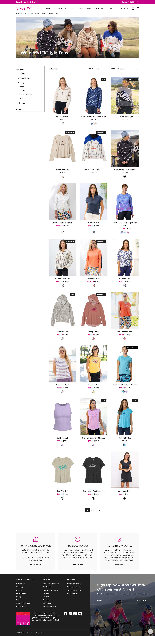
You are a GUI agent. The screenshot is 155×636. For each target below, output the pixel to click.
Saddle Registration (23, 603)
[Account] (133, 8)
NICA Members (72, 593)
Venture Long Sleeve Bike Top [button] (93, 116)
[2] (100, 510)
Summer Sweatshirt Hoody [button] (93, 438)
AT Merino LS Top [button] (62, 278)
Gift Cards (100, 8)
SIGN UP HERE (141, 601)
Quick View (63, 110)
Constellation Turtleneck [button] (124, 170)
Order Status (21, 593)
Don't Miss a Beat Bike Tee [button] (94, 491)
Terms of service (49, 606)
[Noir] (124, 498)
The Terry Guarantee (51, 583)
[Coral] (93, 285)
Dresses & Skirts (26, 94)
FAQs (18, 600)
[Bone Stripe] (62, 285)
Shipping (19, 587)
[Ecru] (62, 123)
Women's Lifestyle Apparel (31, 13)
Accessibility (47, 603)
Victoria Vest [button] (93, 223)
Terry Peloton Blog (74, 590)
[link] (35, 551)
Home (18, 13)
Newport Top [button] (93, 278)
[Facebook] (65, 614)
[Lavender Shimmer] (121, 232)
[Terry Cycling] (23, 8)
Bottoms (23, 90)
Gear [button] (72, 8)
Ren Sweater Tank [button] (124, 332)
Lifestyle (22, 83)
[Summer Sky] (62, 445)
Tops (22, 87)
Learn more (35, 564)
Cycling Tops (23, 73)
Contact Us (20, 583)
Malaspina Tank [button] (62, 385)
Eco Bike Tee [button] (62, 491)
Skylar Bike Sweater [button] (124, 116)
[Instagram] (70, 614)
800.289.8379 (133, 2)
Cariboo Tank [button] (62, 438)
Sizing (18, 597)
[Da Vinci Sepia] (95, 123)
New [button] (39, 8)
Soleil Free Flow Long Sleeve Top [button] (125, 224)
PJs (21, 98)
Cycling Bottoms (24, 78)
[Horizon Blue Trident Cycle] (123, 391)
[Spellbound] (93, 232)
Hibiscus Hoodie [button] (62, 332)
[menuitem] (37, 8)
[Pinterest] (80, 614)
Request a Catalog (74, 587)
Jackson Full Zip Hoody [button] (62, 223)
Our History (47, 587)
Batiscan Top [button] (93, 385)
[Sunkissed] (93, 391)
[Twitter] (75, 614)
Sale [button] (112, 8)
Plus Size (21, 103)
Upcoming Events (74, 583)
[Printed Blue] (124, 285)
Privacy (46, 597)
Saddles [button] (62, 8)
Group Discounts (22, 606)
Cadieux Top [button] (124, 278)
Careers (46, 593)
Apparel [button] (50, 8)
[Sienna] (93, 338)
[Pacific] (124, 445)
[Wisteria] (93, 445)
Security (46, 600)
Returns (19, 590)
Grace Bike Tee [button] (124, 438)
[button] (137, 8)
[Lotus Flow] (128, 232)
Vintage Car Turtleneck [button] (93, 170)
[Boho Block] (124, 232)
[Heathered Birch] (62, 232)
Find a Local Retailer (50, 590)
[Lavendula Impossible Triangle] (126, 391)
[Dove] (62, 338)
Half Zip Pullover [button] (63, 116)
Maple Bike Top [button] (62, 170)
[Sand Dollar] (62, 498)
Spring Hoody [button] (94, 332)
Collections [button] (85, 8)
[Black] (124, 176)
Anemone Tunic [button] (124, 491)
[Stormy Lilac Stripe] (62, 391)
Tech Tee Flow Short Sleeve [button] (124, 385)
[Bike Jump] (62, 176)
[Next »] (96, 510)
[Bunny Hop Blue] (92, 123)
